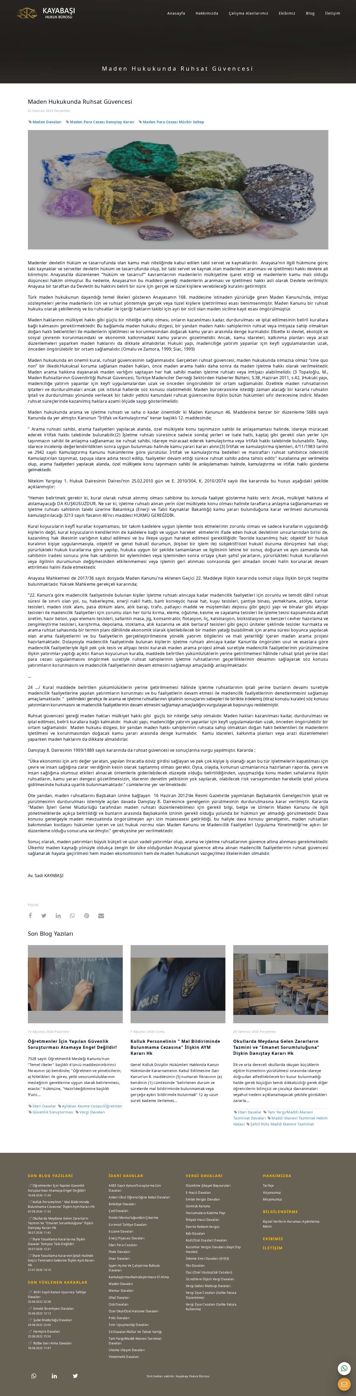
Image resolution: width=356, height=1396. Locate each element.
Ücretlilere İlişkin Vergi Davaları (210, 1279)
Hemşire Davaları (46, 1331)
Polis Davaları (119, 1318)
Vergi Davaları (92, 1112)
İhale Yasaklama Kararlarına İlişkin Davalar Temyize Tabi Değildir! (56, 1241)
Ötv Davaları (195, 1265)
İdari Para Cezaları (123, 1245)
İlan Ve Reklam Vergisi (202, 1226)
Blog (310, 13)
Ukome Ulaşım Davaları (127, 1350)
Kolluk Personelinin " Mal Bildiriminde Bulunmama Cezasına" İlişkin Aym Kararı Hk (61, 1204)
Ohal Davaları (119, 1297)
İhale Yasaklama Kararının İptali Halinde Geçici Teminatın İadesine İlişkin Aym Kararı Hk (61, 1260)
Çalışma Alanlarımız (248, 13)
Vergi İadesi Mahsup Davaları (208, 1286)
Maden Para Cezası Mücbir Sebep (173, 121)
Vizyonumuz (272, 1192)
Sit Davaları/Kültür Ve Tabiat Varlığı (135, 1332)
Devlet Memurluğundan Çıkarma (133, 1217)
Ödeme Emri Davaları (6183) (207, 1258)
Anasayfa (176, 13)
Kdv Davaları (195, 1233)
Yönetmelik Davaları (124, 1357)
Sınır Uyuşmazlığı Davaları (129, 1324)
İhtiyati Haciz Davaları (202, 1219)
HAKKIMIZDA (277, 1175)
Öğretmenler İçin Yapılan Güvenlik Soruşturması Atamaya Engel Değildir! (72, 1044)
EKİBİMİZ (273, 1238)
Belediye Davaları (122, 1204)
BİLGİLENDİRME (280, 1211)
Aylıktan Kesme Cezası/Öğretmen (92, 1106)
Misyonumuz (272, 1199)
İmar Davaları (119, 1258)
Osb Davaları (118, 1304)
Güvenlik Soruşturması (54, 1112)
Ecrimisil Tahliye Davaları (128, 1224)
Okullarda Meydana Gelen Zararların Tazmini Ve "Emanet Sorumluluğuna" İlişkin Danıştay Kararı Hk (60, 1223)
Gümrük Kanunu (198, 1206)
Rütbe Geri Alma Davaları (52, 1343)
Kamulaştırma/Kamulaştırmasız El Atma (139, 1277)
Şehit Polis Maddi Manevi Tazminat (282, 1124)
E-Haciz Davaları (198, 1192)
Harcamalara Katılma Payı (205, 1213)
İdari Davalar (44, 1106)
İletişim (332, 13)
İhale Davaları (119, 1252)
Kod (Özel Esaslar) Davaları (206, 1240)
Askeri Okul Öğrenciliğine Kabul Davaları (139, 1197)
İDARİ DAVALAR (126, 1175)
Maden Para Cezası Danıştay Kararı (103, 121)
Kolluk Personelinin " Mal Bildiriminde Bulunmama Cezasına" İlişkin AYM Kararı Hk (175, 1047)
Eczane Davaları (121, 1231)
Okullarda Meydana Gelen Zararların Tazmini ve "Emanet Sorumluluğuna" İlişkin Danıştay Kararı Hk (276, 1047)
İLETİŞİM (273, 1247)
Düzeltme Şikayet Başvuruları (208, 1185)
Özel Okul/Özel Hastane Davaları (133, 1311)
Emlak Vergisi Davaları (203, 1199)
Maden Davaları (48, 121)
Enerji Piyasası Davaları (126, 1238)
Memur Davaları (121, 1290)
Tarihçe (268, 1185)
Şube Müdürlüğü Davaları (52, 1320)
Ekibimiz (287, 13)
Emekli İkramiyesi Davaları (53, 1308)
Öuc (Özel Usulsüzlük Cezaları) (209, 1272)
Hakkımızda (207, 13)
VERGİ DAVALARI (204, 1175)
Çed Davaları (118, 1211)
